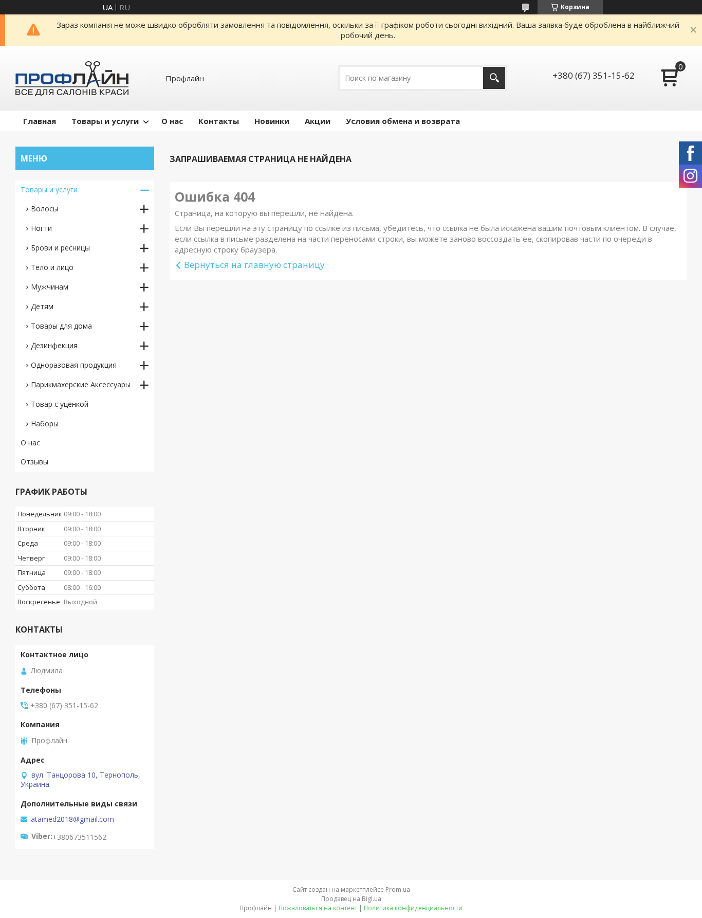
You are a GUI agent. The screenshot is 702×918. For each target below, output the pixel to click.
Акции (317, 121)
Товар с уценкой (59, 404)
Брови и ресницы (60, 248)
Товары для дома (61, 326)
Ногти (41, 228)
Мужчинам (49, 287)
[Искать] (494, 78)
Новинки (271, 121)
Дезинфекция (54, 345)
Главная (39, 121)
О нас (172, 121)
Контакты (218, 121)
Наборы (45, 423)
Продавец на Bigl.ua (351, 898)
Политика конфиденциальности (413, 908)
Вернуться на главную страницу (254, 265)
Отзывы (34, 461)
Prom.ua (397, 889)
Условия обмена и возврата (403, 121)
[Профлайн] (71, 78)
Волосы (44, 208)
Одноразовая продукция (74, 365)
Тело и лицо (52, 267)
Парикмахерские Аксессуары (81, 384)
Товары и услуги (105, 121)
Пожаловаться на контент (318, 908)
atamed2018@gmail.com (72, 819)
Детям (42, 306)
